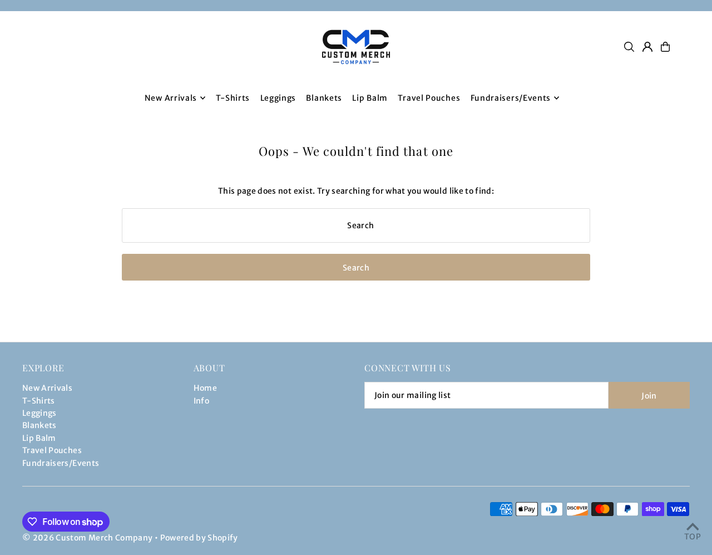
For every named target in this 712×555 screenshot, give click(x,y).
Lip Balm (39, 438)
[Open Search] (629, 47)
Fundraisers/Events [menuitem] (511, 98)
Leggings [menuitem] (278, 98)
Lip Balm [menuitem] (370, 98)
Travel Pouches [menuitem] (429, 98)
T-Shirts (38, 401)
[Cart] (665, 47)
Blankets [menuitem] (324, 98)
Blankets (39, 425)
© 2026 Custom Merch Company (87, 538)
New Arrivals (47, 388)
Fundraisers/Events (60, 463)
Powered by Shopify (199, 538)
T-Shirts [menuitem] (233, 98)
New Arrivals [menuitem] (171, 98)
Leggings (39, 413)
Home (205, 388)
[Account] (647, 47)
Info (201, 401)
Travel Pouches (52, 450)
